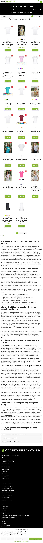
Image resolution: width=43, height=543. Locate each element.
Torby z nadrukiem (5, 478)
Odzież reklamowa (21, 12)
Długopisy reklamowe (6, 467)
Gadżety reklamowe (14, 12)
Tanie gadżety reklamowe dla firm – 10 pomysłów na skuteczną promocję (15, 515)
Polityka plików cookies (17, 541)
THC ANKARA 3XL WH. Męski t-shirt (7, 132)
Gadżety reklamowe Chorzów (7, 488)
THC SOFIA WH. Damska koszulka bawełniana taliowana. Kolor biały (7, 75)
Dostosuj (7, 538)
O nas (3, 502)
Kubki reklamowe (5, 471)
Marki (11, 19)
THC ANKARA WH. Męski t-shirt (21, 104)
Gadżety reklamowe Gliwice (7, 497)
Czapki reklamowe (36, 416)
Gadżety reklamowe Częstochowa (8, 490)
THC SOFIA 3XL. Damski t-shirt (8, 104)
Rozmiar (17, 19)
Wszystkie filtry (24, 19)
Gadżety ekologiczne (5, 469)
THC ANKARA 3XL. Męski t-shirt (21, 132)
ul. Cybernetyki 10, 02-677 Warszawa (11, 455)
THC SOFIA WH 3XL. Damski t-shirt (35, 73)
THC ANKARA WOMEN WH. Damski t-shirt (35, 132)
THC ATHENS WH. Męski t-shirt (21, 160)
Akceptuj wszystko (35, 538)
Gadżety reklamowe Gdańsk (7, 493)
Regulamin (4, 523)
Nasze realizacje (5, 510)
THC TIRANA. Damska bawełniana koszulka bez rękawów (7, 220)
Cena (7, 19)
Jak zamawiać (4, 508)
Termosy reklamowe (5, 476)
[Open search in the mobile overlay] (35, 1)
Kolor (3, 19)
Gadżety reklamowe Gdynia (7, 495)
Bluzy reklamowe (8, 415)
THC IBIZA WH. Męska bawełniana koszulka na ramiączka (21, 220)
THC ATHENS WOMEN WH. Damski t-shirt (8, 188)
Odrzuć (21, 538)
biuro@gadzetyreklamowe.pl (9, 457)
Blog (2, 504)
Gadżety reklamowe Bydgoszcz (7, 486)
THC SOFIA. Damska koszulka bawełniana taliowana (21, 74)
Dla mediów (4, 519)
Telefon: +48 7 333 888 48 (8, 461)
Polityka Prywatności (25, 541)
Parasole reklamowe (5, 473)
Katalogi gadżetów (5, 513)
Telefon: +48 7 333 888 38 (8, 460)
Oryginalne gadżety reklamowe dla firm (9, 517)
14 (39, 16)
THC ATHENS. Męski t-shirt (35, 160)
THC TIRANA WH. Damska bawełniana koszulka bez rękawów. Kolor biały (35, 190)
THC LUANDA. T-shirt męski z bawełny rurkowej (21, 44)
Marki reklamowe (5, 506)
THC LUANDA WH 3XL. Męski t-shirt (35, 43)
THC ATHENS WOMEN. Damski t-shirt (21, 188)
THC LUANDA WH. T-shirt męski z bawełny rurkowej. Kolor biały (7, 44)
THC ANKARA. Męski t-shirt (35, 104)
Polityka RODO (4, 527)
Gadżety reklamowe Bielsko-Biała (8, 484)
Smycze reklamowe (5, 474)
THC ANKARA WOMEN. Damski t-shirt (7, 160)
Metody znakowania (5, 511)
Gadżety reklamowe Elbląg (6, 492)
